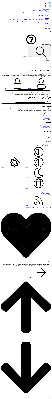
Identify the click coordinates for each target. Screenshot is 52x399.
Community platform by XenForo (37, 207)
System (26, 167)
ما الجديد (47, 20)
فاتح (3, 167)
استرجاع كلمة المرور (44, 127)
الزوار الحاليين (37, 19)
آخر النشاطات (19, 22)
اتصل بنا (47, 23)
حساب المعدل (45, 16)
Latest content (32, 12)
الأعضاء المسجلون (45, 19)
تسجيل (47, 60)
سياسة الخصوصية (45, 193)
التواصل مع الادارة (45, 128)
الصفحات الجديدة (45, 12)
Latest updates (38, 12)
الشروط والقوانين (45, 191)
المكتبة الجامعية (45, 116)
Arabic (26, 188)
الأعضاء (47, 18)
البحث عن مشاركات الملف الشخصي (14, 19)
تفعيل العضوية (45, 126)
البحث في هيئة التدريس (43, 15)
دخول (50, 63)
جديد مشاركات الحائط (28, 22)
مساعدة (47, 194)
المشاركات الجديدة (44, 10)
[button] (31, 44)
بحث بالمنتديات (36, 10)
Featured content (45, 22)
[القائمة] (50, 1)
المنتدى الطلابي (45, 9)
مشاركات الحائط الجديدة (28, 19)
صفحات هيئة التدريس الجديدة (9, 22)
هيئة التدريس (46, 11)
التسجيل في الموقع (44, 124)
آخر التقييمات (25, 12)
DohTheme (49, 261)
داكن (27, 177)
